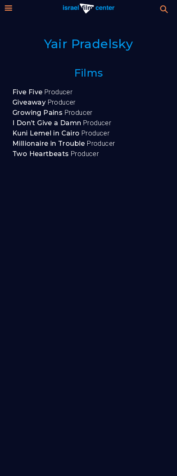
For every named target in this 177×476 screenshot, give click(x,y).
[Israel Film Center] (88, 8)
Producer (42, 92)
